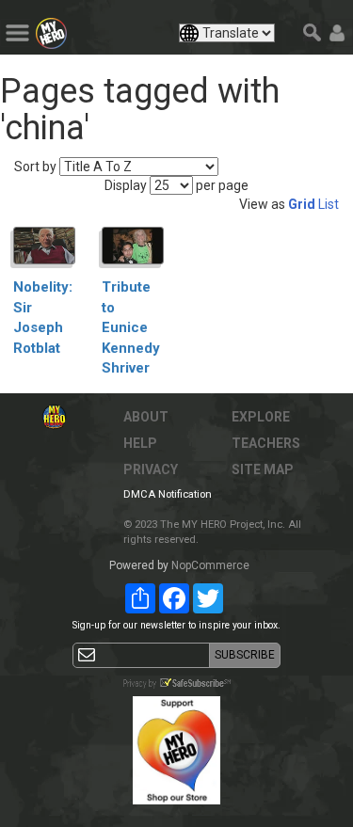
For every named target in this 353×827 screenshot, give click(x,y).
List (328, 204)
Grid (301, 204)
